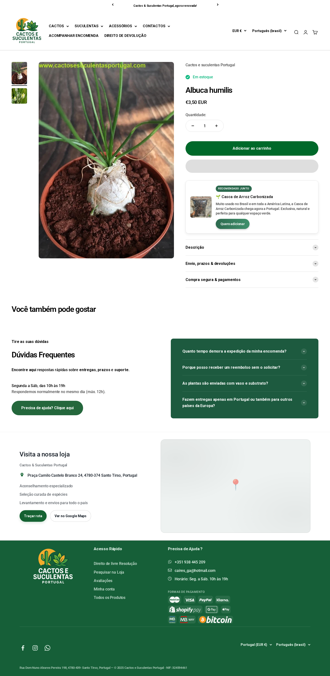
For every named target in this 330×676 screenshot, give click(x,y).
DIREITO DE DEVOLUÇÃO (125, 35)
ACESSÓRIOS (120, 26)
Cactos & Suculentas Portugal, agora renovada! (165, 5)
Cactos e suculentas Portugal (210, 65)
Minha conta (104, 589)
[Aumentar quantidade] (216, 126)
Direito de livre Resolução (115, 563)
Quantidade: (196, 115)
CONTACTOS (154, 26)
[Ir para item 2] (19, 96)
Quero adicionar (233, 224)
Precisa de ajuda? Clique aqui (47, 408)
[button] (252, 166)
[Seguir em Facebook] (23, 648)
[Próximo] (218, 4)
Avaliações (103, 580)
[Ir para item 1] (19, 74)
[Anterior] (113, 4)
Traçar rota (33, 516)
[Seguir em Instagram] (35, 648)
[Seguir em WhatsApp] (47, 648)
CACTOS (56, 26)
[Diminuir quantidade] (193, 126)
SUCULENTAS (86, 26)
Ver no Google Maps (70, 516)
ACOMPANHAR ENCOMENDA (74, 35)
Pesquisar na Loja (109, 572)
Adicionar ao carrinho (252, 148)
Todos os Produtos (109, 597)
